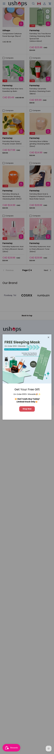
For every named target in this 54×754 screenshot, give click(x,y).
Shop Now (27, 409)
